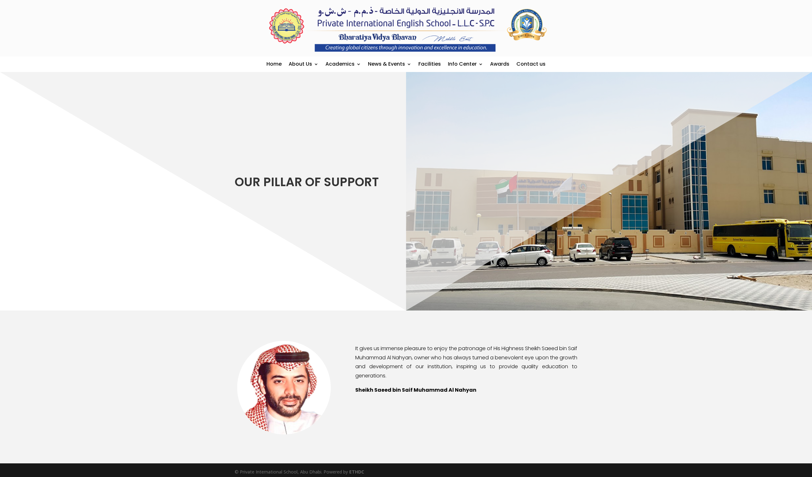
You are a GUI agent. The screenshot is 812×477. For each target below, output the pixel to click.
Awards (499, 64)
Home (274, 64)
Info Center (462, 64)
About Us (300, 64)
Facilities (429, 64)
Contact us (531, 64)
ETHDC (356, 472)
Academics (340, 64)
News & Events (386, 64)
